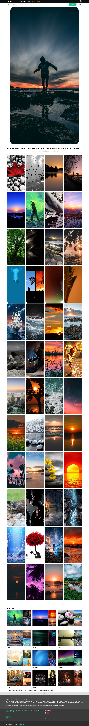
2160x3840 (9, 711)
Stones (40, 151)
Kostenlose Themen (8, 717)
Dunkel (47, 151)
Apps (6, 718)
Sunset (36, 151)
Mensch (32, 151)
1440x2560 (35, 710)
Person (51, 151)
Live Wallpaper (7, 716)
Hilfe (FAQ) (45, 718)
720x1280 (17, 710)
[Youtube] (48, 713)
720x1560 (32, 710)
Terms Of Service (19, 724)
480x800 (26, 710)
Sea (43, 151)
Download (72, 4)
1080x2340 (14, 710)
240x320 (20, 710)
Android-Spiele (7, 712)
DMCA (23, 724)
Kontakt (45, 717)
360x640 (38, 710)
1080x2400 (10, 710)
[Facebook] (45, 713)
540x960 (7, 711)
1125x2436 (41, 710)
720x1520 (13, 711)
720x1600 (23, 710)
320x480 (29, 710)
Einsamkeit (56, 151)
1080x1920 (7, 710)
